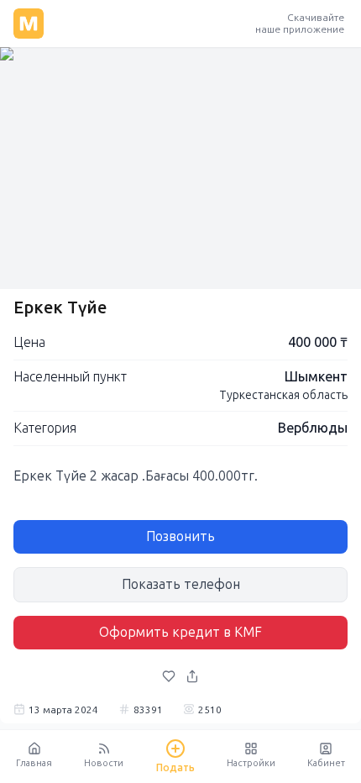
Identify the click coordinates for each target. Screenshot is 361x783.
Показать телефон (181, 584)
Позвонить (180, 536)
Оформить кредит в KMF (180, 632)
